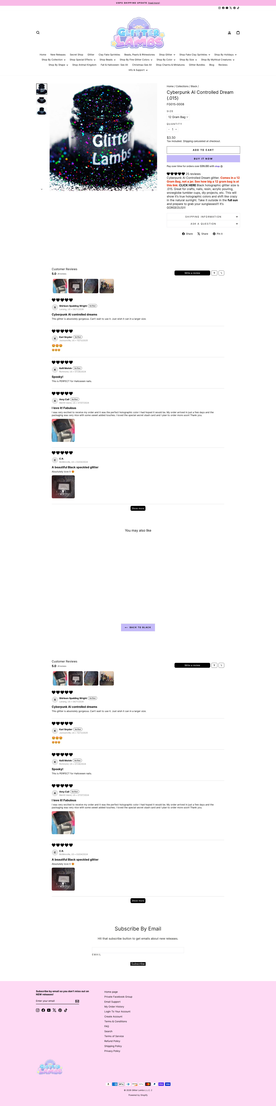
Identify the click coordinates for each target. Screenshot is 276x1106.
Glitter (91, 54)
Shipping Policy (113, 1046)
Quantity (174, 123)
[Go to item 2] (75, 286)
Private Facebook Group (118, 996)
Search (108, 1031)
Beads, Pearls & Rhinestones (139, 54)
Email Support (112, 1001)
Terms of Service (114, 1036)
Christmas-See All (142, 64)
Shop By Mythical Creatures (216, 59)
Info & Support (137, 69)
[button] (176, 174)
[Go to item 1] (60, 286)
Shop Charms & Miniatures (170, 64)
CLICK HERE (187, 185)
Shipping (188, 141)
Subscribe (138, 964)
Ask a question (203, 223)
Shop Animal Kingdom (84, 64)
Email (96, 954)
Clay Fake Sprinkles (109, 54)
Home (43, 54)
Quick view (60, 585)
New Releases (58, 54)
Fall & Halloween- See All (114, 64)
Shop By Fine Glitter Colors (135, 59)
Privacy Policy (112, 1051)
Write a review (192, 273)
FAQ (106, 1026)
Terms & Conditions (115, 1021)
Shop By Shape (57, 64)
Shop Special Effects (81, 59)
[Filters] (214, 273)
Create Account (113, 1016)
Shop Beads (106, 59)
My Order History (114, 1006)
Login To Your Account (117, 1011)
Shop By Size (187, 59)
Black (194, 86)
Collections (182, 86)
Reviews (222, 64)
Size (170, 111)
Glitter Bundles (197, 64)
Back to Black (140, 627)
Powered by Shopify (138, 1095)
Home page (111, 991)
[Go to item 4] (106, 286)
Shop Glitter (166, 54)
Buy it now (203, 158)
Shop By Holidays (224, 54)
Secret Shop (76, 54)
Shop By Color (165, 59)
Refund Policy (112, 1041)
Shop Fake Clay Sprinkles (193, 54)
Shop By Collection (52, 59)
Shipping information (203, 216)
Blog (211, 64)
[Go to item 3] (91, 286)
